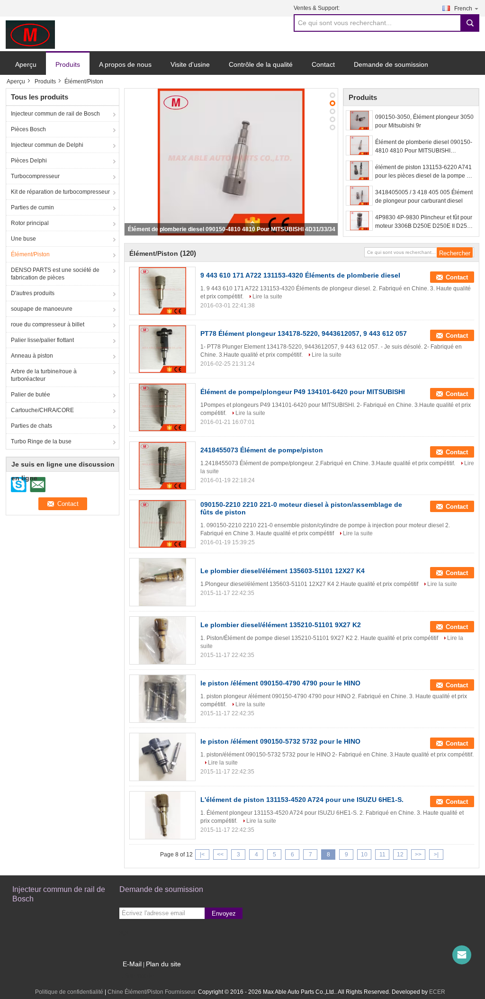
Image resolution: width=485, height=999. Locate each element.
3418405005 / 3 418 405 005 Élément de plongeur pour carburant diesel (424, 196)
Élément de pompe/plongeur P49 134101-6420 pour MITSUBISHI (302, 392)
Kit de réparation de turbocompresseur (60, 192)
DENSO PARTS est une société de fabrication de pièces (55, 274)
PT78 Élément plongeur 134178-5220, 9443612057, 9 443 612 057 (303, 333)
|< (202, 854)
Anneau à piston (32, 355)
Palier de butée (30, 394)
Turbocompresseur (35, 176)
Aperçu (25, 64)
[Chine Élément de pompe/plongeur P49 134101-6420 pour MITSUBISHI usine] (162, 407)
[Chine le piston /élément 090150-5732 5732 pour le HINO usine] (162, 757)
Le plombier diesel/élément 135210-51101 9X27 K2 (280, 625)
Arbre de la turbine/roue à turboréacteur (44, 375)
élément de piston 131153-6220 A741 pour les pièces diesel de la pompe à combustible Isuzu (423, 172)
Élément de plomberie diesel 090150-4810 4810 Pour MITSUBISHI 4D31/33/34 (231, 229)
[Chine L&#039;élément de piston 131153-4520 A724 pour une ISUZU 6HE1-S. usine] (162, 815)
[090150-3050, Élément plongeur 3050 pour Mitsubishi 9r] (359, 120)
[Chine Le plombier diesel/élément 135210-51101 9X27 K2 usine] (162, 640)
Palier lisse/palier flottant (42, 340)
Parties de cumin (32, 207)
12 (400, 854)
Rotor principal (30, 223)
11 (382, 854)
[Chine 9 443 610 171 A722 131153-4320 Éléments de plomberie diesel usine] (162, 291)
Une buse (23, 238)
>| (436, 854)
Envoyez (224, 913)
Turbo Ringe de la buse (41, 441)
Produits (67, 64)
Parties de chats (31, 426)
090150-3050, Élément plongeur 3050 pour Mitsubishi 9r (424, 121)
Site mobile (139, 975)
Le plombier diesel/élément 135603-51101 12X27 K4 (282, 571)
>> (418, 854)
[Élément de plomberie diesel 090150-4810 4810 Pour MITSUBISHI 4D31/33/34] (231, 162)
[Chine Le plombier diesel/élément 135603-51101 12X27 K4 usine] (162, 582)
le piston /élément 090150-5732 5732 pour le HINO (280, 741)
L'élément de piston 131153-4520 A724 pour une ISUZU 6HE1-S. (302, 799)
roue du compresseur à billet (47, 324)
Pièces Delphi (29, 160)
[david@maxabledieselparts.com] (462, 955)
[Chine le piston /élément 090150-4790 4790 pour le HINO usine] (162, 699)
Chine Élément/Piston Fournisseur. (153, 992)
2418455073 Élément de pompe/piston (261, 450)
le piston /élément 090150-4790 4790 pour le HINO (280, 683)
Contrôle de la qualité (261, 64)
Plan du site (163, 964)
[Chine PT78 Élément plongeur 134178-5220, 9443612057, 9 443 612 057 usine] (162, 349)
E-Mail (132, 964)
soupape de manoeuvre (41, 309)
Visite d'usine (190, 64)
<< (220, 854)
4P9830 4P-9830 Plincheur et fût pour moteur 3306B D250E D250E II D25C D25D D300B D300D (423, 222)
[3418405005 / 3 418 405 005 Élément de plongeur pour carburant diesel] (359, 196)
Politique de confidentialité (69, 992)
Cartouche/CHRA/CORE (42, 410)
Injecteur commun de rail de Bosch (55, 113)
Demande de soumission (391, 64)
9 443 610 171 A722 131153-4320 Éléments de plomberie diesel (300, 275)
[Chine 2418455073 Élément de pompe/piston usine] (162, 465)
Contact (323, 64)
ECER (437, 992)
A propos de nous (125, 64)
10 (364, 854)
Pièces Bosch (28, 129)
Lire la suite (267, 296)
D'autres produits (32, 293)
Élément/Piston (30, 254)
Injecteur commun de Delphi (47, 145)
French (463, 8)
